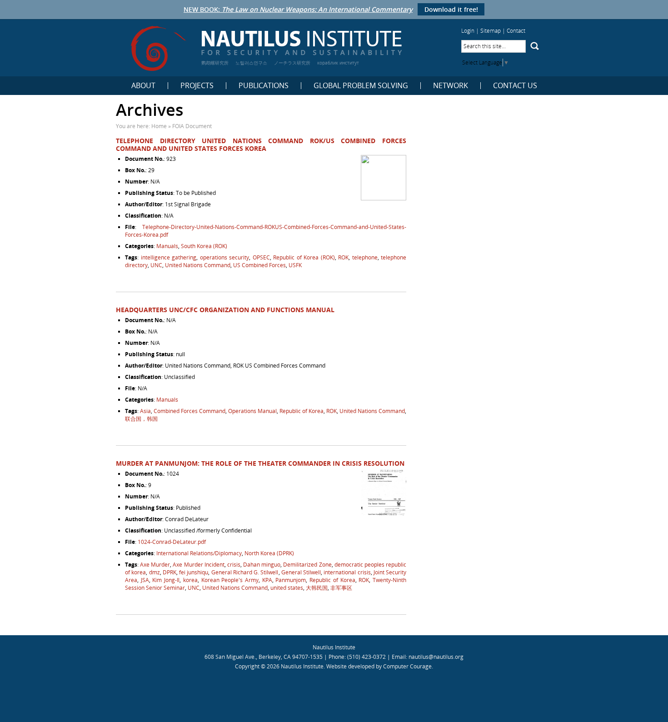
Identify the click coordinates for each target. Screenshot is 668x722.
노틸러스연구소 (251, 63)
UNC (156, 265)
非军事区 (341, 588)
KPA (267, 580)
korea (190, 580)
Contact (516, 31)
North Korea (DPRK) (269, 553)
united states (286, 588)
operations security (224, 257)
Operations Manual (252, 411)
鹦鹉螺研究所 (215, 63)
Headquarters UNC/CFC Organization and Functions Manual (225, 309)
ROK (343, 257)
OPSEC (261, 257)
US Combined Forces (259, 265)
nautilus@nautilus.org (436, 657)
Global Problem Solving (361, 85)
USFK (295, 265)
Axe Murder (155, 564)
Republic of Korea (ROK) (304, 257)
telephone (365, 257)
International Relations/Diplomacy (199, 553)
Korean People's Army (230, 580)
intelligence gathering (169, 257)
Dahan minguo (261, 564)
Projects (197, 85)
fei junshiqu (193, 572)
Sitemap (490, 31)
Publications (264, 85)
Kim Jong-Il (165, 580)
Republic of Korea (301, 411)
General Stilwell (301, 572)
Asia (145, 411)
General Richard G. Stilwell (245, 572)
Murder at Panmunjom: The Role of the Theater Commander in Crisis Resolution (260, 463)
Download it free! (451, 9)
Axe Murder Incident (198, 564)
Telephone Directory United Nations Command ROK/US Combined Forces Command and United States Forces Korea (261, 144)
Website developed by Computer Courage (379, 666)
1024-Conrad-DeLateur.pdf (172, 542)
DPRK (169, 572)
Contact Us (515, 85)
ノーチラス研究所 (292, 63)
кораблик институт (338, 63)
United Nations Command (197, 265)
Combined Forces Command (189, 411)
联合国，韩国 (141, 419)
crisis (233, 564)
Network (450, 85)
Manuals (167, 246)
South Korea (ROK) (204, 246)
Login (467, 31)
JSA (145, 580)
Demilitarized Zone (307, 564)
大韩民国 (317, 588)
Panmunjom (290, 580)
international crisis (347, 572)
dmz (154, 572)
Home (159, 126)
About (143, 85)
